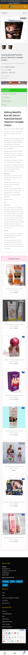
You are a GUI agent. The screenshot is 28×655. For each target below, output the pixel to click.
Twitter (12, 581)
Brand (4, 105)
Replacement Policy (7, 621)
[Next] (24, 30)
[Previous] (3, 30)
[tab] (14, 90)
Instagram (19, 581)
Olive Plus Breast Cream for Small (14, 288)
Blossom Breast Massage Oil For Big (14, 395)
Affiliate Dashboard (7, 627)
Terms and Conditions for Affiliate (10, 598)
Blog (3, 595)
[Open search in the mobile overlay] (5, 652)
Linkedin (5, 585)
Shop (3, 592)
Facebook (5, 581)
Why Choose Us (6, 603)
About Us (4, 611)
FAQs (3, 616)
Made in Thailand (10, 67)
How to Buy (5, 97)
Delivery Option (7, 101)
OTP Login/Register (7, 614)
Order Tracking (6, 624)
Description (5, 90)
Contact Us (5, 600)
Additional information (9, 94)
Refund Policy (5, 619)
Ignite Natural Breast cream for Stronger (14, 537)
